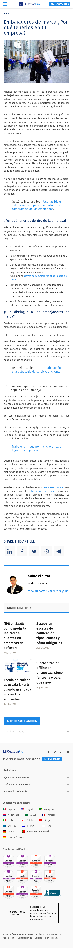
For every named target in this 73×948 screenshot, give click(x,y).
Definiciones (11, 770)
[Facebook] (22, 551)
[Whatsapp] (46, 551)
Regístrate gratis (60, 4)
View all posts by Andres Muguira (48, 591)
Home (7, 13)
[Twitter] (34, 551)
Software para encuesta (17, 784)
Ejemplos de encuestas (16, 777)
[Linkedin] (10, 551)
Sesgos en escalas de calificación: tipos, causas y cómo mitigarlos (49, 633)
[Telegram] (59, 551)
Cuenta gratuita (52, 759)
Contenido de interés (15, 791)
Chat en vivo (33, 758)
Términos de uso (52, 938)
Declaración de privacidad (30, 938)
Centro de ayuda (15, 758)
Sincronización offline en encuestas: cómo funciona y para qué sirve (49, 672)
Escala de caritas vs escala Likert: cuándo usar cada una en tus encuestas (17, 689)
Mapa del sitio (9, 938)
